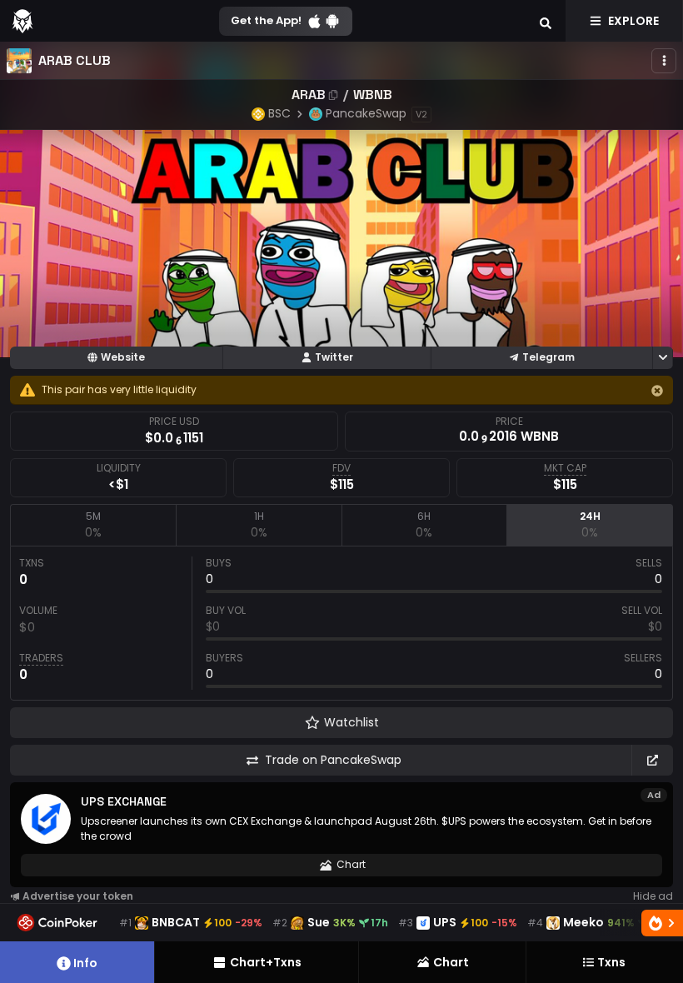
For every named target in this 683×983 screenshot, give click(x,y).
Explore (633, 20)
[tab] (93, 525)
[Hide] (657, 391)
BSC (279, 113)
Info (85, 963)
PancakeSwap (366, 113)
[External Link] (652, 760)
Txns (611, 962)
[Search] (545, 21)
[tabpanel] (341, 623)
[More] (663, 60)
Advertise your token (77, 896)
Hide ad (653, 896)
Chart (351, 864)
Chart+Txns (266, 962)
